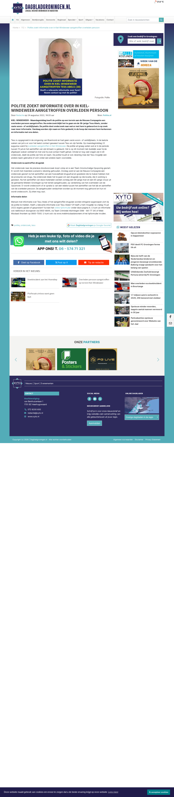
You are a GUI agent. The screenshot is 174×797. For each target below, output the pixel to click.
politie (17, 225)
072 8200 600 (34, 409)
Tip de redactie (96, 262)
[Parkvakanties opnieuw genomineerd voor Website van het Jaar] (122, 321)
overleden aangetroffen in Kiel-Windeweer (46, 146)
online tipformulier (63, 207)
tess (33, 225)
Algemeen (25, 20)
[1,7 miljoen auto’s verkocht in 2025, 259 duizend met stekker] (122, 298)
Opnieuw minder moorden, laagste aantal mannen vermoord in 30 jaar (146, 309)
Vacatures (100, 20)
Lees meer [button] (113, 792)
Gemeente (50, 20)
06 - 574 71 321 (72, 249)
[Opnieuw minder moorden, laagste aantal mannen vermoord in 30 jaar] (122, 310)
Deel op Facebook (30, 262)
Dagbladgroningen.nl (48, 6)
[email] (170, 323)
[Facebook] (89, 399)
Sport (81, 20)
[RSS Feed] (100, 399)
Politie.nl (107, 115)
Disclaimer (139, 440)
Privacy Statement (152, 440)
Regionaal (62, 20)
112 (17, 20)
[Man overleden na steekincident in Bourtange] (122, 287)
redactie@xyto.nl (35, 413)
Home (15, 27)
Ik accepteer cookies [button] (158, 792)
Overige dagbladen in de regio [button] (139, 417)
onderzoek (25, 225)
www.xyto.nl (33, 416)
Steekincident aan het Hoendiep (42, 279)
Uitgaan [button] (89, 20)
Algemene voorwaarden (123, 440)
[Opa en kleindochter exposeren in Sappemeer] (122, 236)
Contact (110, 20)
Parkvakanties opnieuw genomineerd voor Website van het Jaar (146, 321)
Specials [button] (71, 20)
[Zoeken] (161, 20)
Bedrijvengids (38, 20)
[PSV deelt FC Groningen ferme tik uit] (122, 248)
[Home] (12, 19)
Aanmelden (94, 423)
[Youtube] (95, 399)
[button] (13, 359)
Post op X (63, 262)
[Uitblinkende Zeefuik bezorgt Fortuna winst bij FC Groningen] (122, 275)
